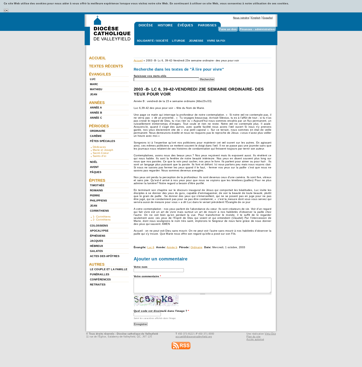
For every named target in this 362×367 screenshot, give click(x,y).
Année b (172, 247)
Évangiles (100, 74)
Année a (96, 107)
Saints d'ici (99, 155)
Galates (96, 251)
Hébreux (96, 245)
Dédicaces (99, 146)
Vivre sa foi (216, 40)
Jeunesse (196, 40)
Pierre (95, 195)
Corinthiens (99, 210)
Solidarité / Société (152, 40)
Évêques (185, 25)
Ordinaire (196, 247)
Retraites (98, 284)
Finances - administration (257, 29)
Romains (96, 190)
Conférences (100, 279)
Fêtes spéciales (102, 141)
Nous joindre (241, 17)
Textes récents (106, 66)
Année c (96, 117)
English (255, 17)
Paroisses (207, 25)
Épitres (97, 180)
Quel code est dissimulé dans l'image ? (161, 310)
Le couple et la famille (108, 269)
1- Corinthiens (102, 216)
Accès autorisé (255, 339)
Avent (94, 167)
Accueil (138, 60)
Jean (93, 94)
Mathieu (96, 89)
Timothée (97, 185)
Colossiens (99, 225)
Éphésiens (97, 235)
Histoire (165, 25)
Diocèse (146, 25)
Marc (94, 84)
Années (97, 103)
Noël (94, 161)
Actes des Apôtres (104, 256)
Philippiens (98, 200)
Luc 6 (150, 247)
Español (267, 17)
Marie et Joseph (103, 149)
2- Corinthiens (102, 219)
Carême (96, 135)
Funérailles (99, 274)
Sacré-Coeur (101, 152)
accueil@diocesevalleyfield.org (194, 336)
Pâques (95, 172)
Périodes (99, 126)
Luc (93, 79)
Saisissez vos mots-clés (150, 75)
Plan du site (253, 336)
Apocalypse (99, 230)
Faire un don (228, 29)
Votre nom (140, 266)
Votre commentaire (147, 276)
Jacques (96, 240)
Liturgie (178, 40)
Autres (97, 264)
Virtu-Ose (270, 333)
